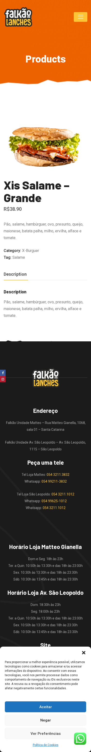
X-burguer (30, 250)
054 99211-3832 (54, 481)
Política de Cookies (45, 745)
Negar (45, 720)
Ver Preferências (46, 733)
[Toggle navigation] (80, 17)
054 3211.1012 (62, 494)
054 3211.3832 (58, 475)
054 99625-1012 (54, 501)
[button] (83, 652)
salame (18, 257)
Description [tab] (15, 274)
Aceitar (45, 707)
